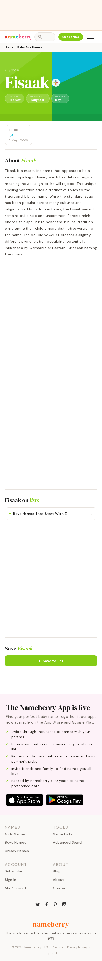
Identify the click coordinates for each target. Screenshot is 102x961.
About (58, 879)
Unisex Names (17, 851)
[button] (51, 660)
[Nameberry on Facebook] (46, 904)
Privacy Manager (79, 947)
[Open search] (44, 36)
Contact (60, 888)
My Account (15, 888)
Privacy (57, 947)
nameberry (51, 924)
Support (51, 953)
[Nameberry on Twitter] (37, 904)
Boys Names (15, 842)
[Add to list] (56, 83)
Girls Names (15, 834)
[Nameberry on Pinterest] (55, 904)
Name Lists (62, 834)
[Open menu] (90, 36)
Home (9, 47)
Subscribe (70, 37)
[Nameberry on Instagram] (64, 904)
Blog (56, 871)
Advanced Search (68, 842)
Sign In (10, 879)
